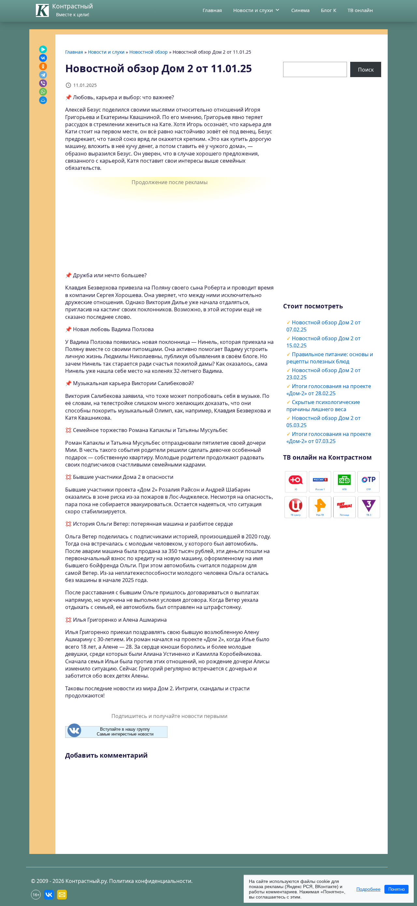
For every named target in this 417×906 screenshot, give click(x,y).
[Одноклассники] (43, 66)
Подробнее (368, 889)
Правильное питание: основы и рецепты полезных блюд (329, 358)
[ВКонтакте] (43, 58)
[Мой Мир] (43, 100)
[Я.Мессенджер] (43, 49)
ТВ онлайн (360, 10)
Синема (300, 10)
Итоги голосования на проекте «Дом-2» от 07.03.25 (328, 437)
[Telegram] (43, 75)
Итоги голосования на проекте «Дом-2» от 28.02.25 (328, 390)
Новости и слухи (253, 10)
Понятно (396, 889)
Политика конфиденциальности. (151, 881)
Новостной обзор (148, 52)
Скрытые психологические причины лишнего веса (323, 406)
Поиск (366, 69)
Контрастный (72, 6)
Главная (212, 10)
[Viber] (43, 83)
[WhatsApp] (43, 92)
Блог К (328, 10)
